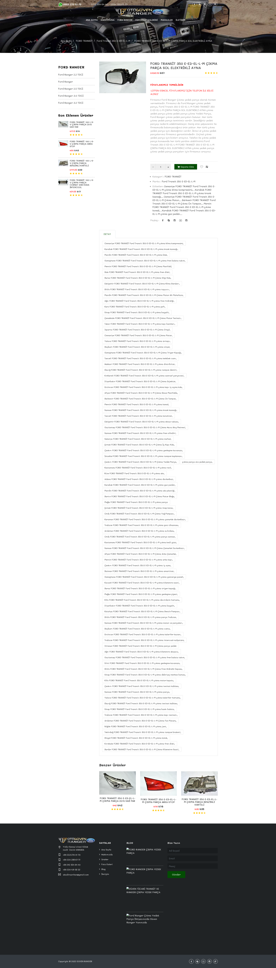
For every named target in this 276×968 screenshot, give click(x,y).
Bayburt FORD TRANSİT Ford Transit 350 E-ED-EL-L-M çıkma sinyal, (137, 346)
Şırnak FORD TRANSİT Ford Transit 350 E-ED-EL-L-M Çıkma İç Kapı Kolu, (140, 444)
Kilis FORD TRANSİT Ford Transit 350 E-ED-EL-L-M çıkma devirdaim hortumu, (142, 600)
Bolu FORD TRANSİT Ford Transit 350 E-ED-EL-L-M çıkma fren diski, (137, 272)
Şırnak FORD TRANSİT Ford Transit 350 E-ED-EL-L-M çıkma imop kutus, (139, 507)
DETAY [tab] (107, 233)
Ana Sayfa (66, 40)
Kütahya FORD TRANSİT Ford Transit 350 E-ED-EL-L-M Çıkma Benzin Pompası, (142, 611)
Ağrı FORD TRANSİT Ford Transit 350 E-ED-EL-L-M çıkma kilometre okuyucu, (142, 651)
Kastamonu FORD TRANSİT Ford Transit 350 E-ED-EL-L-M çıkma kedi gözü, (141, 542)
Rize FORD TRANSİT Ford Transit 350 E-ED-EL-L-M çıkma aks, (134, 473)
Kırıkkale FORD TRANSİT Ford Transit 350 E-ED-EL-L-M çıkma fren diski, (140, 743)
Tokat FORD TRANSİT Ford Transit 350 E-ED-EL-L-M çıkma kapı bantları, (140, 323)
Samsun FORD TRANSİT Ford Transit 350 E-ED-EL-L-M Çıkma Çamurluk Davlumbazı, (145, 548)
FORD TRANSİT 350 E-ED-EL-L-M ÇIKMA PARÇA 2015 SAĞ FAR (117, 799)
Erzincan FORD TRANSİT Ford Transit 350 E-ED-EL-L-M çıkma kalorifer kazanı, (143, 634)
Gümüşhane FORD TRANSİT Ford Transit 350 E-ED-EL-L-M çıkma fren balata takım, (145, 260)
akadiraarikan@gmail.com (76, 874)
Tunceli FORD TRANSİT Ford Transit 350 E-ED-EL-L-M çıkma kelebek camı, (141, 358)
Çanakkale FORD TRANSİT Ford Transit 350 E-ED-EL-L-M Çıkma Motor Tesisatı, (143, 318)
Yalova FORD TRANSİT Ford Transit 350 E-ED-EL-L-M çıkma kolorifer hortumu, (143, 697)
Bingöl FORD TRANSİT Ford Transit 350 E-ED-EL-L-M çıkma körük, (136, 738)
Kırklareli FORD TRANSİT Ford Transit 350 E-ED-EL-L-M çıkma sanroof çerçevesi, (144, 375)
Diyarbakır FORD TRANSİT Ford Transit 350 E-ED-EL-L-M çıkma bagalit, (140, 605)
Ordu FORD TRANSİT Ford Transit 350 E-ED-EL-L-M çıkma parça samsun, (140, 536)
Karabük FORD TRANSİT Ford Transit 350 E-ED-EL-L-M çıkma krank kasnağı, (141, 249)
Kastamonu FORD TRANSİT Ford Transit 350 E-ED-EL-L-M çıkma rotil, (138, 467)
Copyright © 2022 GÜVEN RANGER (75, 961)
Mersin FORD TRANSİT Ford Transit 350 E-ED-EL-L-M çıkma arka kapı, (139, 559)
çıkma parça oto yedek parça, (197, 461)
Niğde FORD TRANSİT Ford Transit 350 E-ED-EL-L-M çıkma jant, (136, 726)
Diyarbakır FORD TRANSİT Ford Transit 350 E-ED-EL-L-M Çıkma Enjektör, (140, 381)
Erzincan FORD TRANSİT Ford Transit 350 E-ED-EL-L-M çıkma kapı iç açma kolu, (143, 387)
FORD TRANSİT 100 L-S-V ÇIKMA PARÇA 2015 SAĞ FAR (82, 124)
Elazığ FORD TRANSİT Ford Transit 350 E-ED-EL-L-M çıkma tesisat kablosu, (141, 703)
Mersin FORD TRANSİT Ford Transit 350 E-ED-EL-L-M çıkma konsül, (137, 404)
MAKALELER (167, 20)
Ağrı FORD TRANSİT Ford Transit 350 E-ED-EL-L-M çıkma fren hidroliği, (139, 300)
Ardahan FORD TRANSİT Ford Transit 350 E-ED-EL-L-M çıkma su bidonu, (139, 531)
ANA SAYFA (92, 20)
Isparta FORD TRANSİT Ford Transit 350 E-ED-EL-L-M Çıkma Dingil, (137, 329)
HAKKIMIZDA (107, 20)
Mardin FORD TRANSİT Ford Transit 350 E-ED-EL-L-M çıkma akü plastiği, (140, 490)
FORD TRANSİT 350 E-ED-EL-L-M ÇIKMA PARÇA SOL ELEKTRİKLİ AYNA (183, 65)
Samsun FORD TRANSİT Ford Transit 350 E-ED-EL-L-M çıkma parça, (137, 692)
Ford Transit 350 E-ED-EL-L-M (113, 40)
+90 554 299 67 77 (71, 859)
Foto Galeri (107, 864)
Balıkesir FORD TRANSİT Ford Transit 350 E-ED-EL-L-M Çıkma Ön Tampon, (140, 398)
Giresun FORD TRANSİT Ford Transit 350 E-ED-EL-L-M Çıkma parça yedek (141, 646)
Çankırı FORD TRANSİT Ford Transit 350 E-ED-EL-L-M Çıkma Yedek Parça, (141, 461)
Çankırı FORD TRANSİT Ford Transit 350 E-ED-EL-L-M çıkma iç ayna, (138, 565)
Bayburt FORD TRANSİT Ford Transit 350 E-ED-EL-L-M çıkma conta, (137, 628)
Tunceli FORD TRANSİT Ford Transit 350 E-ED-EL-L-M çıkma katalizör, (138, 415)
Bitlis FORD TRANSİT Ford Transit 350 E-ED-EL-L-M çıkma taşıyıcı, (137, 289)
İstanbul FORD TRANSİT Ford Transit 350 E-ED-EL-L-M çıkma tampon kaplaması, (143, 456)
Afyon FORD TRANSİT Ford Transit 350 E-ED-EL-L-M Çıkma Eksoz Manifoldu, (141, 392)
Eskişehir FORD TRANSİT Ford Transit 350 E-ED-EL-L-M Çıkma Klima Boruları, (142, 283)
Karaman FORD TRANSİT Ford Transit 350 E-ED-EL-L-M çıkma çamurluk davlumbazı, (145, 519)
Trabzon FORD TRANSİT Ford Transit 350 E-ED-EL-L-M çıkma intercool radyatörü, (144, 640)
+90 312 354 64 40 (71, 864)
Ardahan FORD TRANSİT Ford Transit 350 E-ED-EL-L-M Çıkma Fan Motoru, (140, 720)
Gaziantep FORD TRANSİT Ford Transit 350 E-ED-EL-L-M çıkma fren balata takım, (145, 657)
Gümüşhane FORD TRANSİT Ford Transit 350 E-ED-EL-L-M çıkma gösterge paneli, (144, 577)
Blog (103, 869)
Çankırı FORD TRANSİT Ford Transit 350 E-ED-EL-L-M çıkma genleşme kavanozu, (144, 450)
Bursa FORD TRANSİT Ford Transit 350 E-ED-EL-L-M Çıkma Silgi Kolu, (138, 277)
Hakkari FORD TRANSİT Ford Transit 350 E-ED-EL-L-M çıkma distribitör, (140, 364)
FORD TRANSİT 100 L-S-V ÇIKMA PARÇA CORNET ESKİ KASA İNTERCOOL (82, 184)
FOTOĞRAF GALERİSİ (146, 20)
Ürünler (104, 859)
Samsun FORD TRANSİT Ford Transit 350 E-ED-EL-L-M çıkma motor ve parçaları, (144, 623)
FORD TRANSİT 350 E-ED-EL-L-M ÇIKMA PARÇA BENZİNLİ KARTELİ (199, 802)
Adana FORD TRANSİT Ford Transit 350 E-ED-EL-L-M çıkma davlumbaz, (139, 479)
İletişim (105, 874)
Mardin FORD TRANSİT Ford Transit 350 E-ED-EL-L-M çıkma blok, (136, 254)
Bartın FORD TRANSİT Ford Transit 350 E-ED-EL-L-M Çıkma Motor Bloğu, (140, 496)
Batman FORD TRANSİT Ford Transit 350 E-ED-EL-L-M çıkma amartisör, (139, 571)
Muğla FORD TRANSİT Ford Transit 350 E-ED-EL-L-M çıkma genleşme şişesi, (141, 594)
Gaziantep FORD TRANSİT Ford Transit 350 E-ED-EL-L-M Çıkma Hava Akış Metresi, (145, 427)
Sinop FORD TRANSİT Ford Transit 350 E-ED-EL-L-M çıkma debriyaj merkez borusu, (145, 674)
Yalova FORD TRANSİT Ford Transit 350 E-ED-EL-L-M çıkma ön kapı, (137, 341)
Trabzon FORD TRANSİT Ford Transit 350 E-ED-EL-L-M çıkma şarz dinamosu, (142, 525)
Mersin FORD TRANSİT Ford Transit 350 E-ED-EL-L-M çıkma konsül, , (182, 207)
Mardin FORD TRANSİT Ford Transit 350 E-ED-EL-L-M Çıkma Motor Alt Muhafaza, (144, 295)
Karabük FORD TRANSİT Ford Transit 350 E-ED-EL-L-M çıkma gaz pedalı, (140, 484)
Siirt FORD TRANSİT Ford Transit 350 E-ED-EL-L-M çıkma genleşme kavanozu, (142, 663)
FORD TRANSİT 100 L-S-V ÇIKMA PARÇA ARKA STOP (82, 144)
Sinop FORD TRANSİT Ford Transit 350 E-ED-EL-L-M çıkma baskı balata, (140, 709)
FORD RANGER (124, 20)
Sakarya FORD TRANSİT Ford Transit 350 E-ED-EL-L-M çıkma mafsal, (138, 438)
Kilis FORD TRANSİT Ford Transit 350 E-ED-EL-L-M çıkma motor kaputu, (139, 680)
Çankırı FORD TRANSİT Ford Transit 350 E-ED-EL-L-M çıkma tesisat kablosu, (142, 686)
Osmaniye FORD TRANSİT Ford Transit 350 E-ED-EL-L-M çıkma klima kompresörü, (144, 243)
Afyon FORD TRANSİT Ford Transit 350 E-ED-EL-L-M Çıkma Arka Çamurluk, (140, 554)
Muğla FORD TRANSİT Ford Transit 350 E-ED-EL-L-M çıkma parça (136, 502)
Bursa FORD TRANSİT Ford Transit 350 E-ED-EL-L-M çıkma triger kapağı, (140, 588)
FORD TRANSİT (84, 40)
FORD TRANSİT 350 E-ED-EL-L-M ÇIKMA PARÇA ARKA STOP (158, 801)
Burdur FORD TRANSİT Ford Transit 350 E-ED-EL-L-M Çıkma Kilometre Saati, (142, 749)
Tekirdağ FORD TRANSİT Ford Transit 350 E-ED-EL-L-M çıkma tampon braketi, (143, 732)
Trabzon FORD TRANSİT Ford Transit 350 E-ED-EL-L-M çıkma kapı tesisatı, (141, 715)
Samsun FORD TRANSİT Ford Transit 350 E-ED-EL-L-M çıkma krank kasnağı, (141, 410)
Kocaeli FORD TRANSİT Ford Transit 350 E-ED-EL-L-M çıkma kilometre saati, (142, 582)
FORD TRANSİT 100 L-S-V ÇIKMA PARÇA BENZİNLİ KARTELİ (82, 163)
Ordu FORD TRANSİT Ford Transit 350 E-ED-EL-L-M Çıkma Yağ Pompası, (139, 513)
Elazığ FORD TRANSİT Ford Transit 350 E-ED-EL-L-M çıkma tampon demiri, (141, 369)
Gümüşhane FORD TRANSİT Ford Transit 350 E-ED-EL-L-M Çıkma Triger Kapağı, (143, 352)
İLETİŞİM (180, 20)
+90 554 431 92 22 (71, 869)
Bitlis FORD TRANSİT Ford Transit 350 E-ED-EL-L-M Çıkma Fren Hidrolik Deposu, (143, 669)
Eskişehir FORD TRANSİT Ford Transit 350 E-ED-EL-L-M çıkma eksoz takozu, (142, 421)
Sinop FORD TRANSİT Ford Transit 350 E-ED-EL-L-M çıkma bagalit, (137, 312)
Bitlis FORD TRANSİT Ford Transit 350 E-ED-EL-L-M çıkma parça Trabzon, (141, 617)
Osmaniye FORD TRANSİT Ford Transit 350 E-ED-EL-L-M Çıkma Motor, (138, 335)
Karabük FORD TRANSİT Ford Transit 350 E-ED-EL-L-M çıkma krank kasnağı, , (182, 193)
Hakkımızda (107, 854)
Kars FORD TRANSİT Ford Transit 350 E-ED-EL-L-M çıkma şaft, (135, 306)
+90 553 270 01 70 (71, 854)
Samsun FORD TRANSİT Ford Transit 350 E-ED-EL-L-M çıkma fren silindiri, (140, 433)
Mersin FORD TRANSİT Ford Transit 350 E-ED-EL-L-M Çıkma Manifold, (138, 266)
